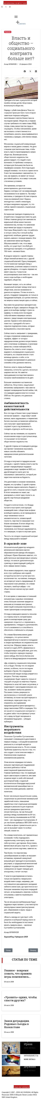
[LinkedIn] (36, 71)
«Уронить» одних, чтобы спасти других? (20, 999)
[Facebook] (2, 7)
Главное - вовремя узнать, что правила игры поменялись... (18, 973)
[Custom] (10, 7)
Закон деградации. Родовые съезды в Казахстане (17, 1024)
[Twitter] (6, 7)
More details (29, 1048)
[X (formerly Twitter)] (30, 71)
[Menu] (16, 16)
